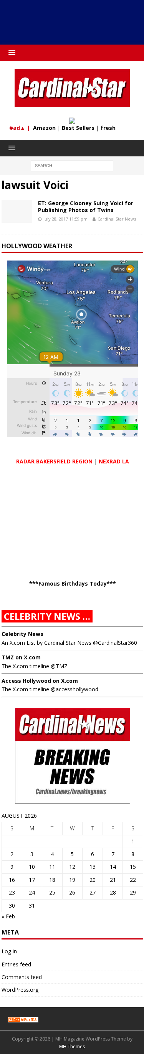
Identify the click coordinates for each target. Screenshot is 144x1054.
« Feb (8, 916)
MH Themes (72, 1046)
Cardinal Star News (117, 219)
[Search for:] (72, 165)
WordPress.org (20, 989)
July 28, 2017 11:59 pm (65, 219)
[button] (10, 52)
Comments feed (22, 977)
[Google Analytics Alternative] (23, 1018)
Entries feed (16, 964)
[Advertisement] (76, 25)
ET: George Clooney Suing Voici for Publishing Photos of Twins (85, 206)
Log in (9, 951)
